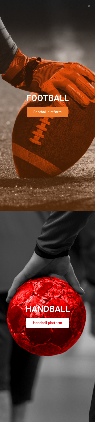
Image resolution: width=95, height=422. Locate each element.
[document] (47, 211)
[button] (89, 6)
